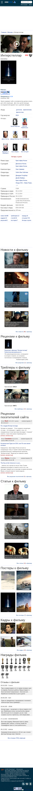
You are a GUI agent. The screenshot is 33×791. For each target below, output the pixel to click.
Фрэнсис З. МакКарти (5, 152)
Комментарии (22, 359)
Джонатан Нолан (21, 163)
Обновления (19, 769)
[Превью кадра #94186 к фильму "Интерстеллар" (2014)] (23, 628)
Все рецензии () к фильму (24, 362)
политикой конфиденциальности (9, 775)
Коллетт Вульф (24, 139)
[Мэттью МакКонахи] (24, 122)
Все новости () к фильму (24, 331)
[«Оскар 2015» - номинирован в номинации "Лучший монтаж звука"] (11, 661)
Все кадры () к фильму (24, 650)
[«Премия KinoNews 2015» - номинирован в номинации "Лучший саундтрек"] (20, 668)
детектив (19, 109)
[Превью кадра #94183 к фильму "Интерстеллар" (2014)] (23, 641)
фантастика (20, 112)
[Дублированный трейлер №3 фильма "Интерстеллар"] (16, 396)
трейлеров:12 (15, 215)
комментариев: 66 (26, 458)
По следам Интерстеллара (9, 426)
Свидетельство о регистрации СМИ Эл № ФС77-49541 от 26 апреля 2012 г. (16, 779)
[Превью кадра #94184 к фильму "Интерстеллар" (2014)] (8, 641)
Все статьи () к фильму (24, 563)
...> (17, 185)
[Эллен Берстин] (15, 122)
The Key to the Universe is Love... (11, 463)
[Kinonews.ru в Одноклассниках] (30, 784)
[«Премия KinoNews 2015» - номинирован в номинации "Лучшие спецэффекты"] (3, 676)
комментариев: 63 (26, 438)
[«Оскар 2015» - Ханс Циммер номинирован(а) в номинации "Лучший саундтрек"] (16, 661)
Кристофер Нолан (21, 160)
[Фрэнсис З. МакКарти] (5, 147)
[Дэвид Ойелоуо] (15, 134)
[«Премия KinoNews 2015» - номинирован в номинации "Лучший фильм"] (29, 668)
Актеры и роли (16, 157)
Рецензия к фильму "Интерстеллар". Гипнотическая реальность (16, 351)
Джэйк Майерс (20, 178)
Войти (30, 4)
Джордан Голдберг (21, 175)
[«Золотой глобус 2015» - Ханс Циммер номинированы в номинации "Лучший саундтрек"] (24, 661)
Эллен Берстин (15, 126)
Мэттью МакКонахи (24, 127)
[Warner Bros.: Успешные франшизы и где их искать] (16, 551)
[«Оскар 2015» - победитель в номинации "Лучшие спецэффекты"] (3, 661)
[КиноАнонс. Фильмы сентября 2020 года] (16, 512)
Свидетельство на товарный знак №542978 (12, 781)
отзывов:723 (26, 218)
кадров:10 (4, 218)
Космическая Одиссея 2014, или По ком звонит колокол (16, 444)
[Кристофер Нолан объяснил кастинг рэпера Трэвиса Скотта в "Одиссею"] (16, 300)
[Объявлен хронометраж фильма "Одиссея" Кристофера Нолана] (16, 280)
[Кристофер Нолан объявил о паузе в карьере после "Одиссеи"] (16, 260)
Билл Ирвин (15, 151)
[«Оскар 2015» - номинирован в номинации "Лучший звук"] (7, 661)
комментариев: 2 (27, 421)
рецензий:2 (4, 220)
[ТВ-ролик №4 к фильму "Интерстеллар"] (16, 377)
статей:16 (14, 218)
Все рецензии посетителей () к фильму (19, 476)
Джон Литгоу (5, 139)
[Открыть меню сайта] (2, 2)
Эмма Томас (28, 183)
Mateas (7, 458)
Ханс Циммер (20, 169)
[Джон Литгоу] (5, 134)
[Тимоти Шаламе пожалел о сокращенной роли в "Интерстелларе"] (16, 319)
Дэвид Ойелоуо (15, 139)
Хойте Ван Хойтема (22, 172)
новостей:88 (4, 215)
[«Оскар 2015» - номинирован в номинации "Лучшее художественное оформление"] (20, 661)
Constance (8, 438)
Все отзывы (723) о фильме (16, 738)
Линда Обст (19, 183)
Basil (6, 421)
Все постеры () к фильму (24, 615)
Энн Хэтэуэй (24, 151)
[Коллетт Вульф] (24, 134)
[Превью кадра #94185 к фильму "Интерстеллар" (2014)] (8, 628)
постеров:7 (14, 220)
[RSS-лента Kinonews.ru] (23, 784)
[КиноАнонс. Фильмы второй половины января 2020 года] (16, 531)
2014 (17, 115)
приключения (27, 109)
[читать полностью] (7, 435)
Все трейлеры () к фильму (23, 409)
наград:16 (25, 215)
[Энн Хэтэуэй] (24, 147)
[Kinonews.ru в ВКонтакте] (27, 784)
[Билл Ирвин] (15, 147)
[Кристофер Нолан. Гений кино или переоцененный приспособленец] (16, 492)
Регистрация (24, 4)
